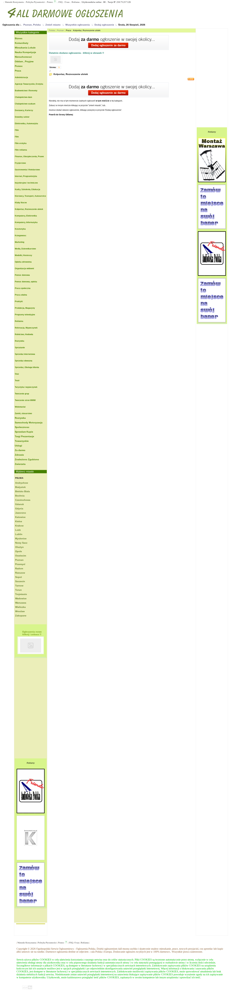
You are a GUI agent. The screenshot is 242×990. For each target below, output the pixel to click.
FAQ (60, 2)
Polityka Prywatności (35, 2)
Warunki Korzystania (14, 2)
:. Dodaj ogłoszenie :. (104, 24)
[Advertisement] (28, 709)
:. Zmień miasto (52, 24)
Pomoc (50, 2)
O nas (67, 2)
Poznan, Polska (32, 24)
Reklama (76, 2)
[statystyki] (27, 989)
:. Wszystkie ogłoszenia (77, 24)
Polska (19, 478)
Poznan (60, 30)
